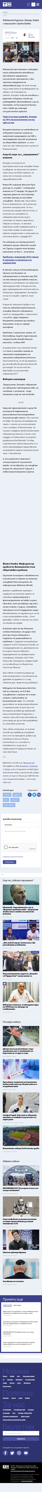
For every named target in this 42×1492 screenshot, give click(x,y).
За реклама (6, 1413)
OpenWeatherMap (27, 1481)
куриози (17, 795)
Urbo (13, 1413)
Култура (12, 1383)
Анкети (13, 1398)
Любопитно (27, 1383)
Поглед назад (7, 1386)
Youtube (25, 1453)
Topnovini (6, 1467)
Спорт (19, 1383)
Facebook (5, 1453)
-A (16, 38)
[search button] (28, 4)
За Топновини (7, 1410)
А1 (3, 1379)
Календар (6, 1398)
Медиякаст (19, 1379)
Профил (27, 1398)
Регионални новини (28, 1376)
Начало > (5, 12)
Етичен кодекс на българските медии (14, 1420)
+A (12, 37)
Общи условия (25, 1416)
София (5, 1383)
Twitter (12, 1453)
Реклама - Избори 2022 (25, 1413)
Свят (18, 1376)
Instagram (19, 1453)
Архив (20, 1398)
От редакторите (30, 1379)
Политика (10, 1379)
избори (7, 795)
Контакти (31, 1410)
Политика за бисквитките (10, 1416)
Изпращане (9, 862)
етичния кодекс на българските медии (23, 1471)
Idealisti (12, 1376)
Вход (33, 4)
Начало (5, 1376)
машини (15, 800)
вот (6, 800)
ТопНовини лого (7, 4)
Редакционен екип (19, 1410)
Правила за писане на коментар (13, 856)
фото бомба (9, 805)
